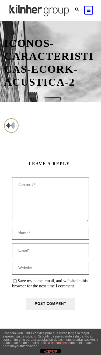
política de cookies (53, 343)
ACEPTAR (50, 351)
